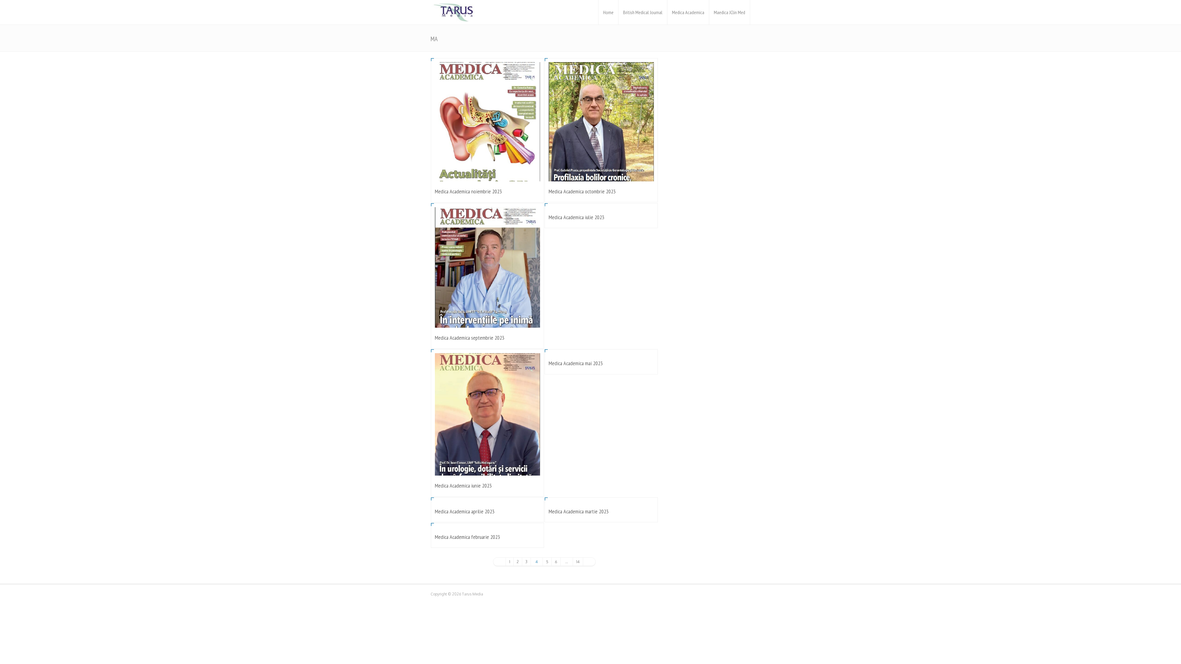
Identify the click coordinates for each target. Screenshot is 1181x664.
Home (608, 12)
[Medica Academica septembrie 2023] (487, 319)
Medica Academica (688, 12)
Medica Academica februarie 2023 (467, 536)
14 (578, 561)
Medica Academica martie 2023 (579, 511)
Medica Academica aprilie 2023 (465, 511)
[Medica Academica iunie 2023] (487, 467)
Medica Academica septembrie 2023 (469, 337)
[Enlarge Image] (487, 70)
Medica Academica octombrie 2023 (582, 191)
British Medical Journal (642, 12)
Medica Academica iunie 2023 (463, 485)
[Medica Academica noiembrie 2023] (487, 172)
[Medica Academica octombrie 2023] (601, 172)
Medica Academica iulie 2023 (576, 217)
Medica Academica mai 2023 (576, 363)
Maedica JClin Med (729, 12)
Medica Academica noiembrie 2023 (468, 191)
